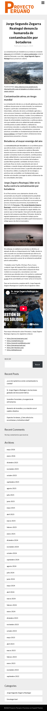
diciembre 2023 (12, 618)
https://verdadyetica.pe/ (15, 341)
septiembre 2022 (13, 676)
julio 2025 (10, 495)
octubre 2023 (12, 631)
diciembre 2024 (12, 540)
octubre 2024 (12, 553)
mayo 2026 (11, 450)
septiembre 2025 (13, 482)
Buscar (8, 359)
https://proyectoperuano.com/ (17, 338)
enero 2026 (11, 456)
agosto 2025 (11, 488)
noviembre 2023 (13, 624)
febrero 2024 (12, 605)
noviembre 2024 (13, 547)
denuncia (7, 54)
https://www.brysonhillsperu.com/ (18, 343)
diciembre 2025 (12, 462)
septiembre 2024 (13, 560)
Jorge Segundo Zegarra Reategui (19, 693)
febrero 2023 (12, 657)
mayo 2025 (11, 508)
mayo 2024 (11, 586)
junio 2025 (11, 501)
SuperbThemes (37, 708)
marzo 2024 (11, 599)
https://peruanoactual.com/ (16, 345)
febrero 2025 (12, 527)
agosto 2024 (11, 566)
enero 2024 (11, 611)
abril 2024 (10, 592)
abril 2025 (10, 514)
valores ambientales (30, 54)
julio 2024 (10, 573)
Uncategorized (12, 699)
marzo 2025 (11, 521)
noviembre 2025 (13, 469)
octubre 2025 (12, 475)
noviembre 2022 (13, 670)
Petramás (16, 205)
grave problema (9, 134)
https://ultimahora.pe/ (14, 350)
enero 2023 (11, 663)
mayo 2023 (11, 637)
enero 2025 (11, 534)
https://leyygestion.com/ (15, 347)
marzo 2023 (11, 650)
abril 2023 (10, 644)
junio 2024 (11, 579)
